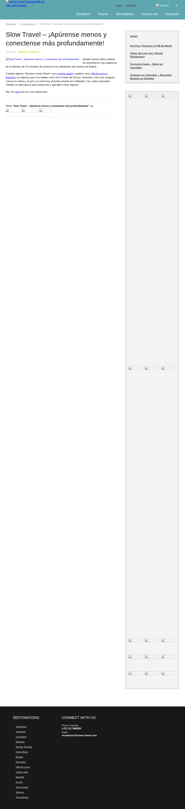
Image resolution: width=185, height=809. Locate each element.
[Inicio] (66, 14)
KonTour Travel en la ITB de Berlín (151, 45)
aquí (17, 91)
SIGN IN (119, 5)
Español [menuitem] (164, 5)
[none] (164, 5)
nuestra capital (65, 73)
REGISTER (130, 5)
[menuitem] (164, 5)
